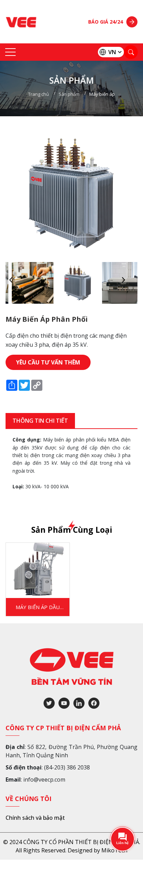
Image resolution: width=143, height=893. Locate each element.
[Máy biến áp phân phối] (28, 283)
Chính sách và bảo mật (35, 818)
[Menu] (10, 52)
